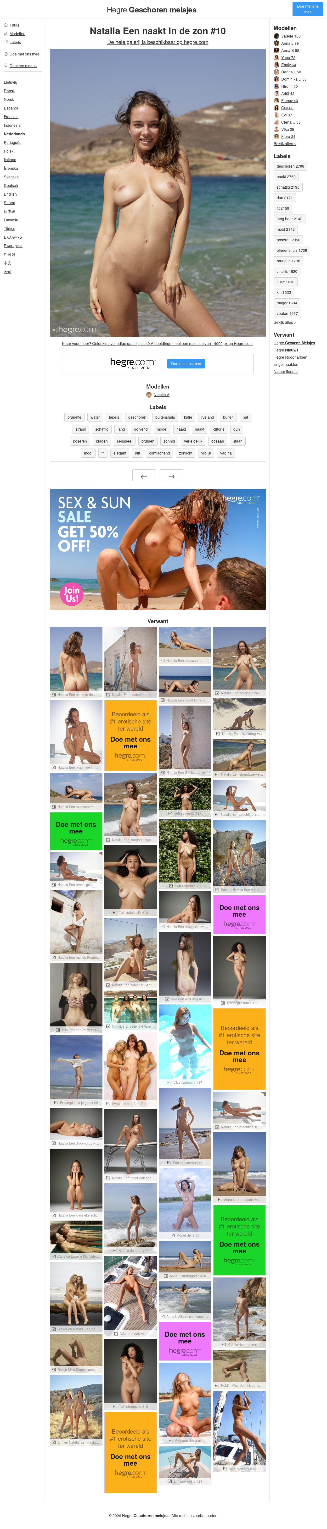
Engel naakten (286, 364)
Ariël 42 (287, 93)
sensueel (124, 441)
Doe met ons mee (308, 9)
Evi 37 (286, 115)
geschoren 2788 (290, 166)
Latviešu (11, 220)
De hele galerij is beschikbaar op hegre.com (158, 41)
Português (12, 142)
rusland (207, 417)
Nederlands (14, 134)
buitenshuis (165, 417)
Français (11, 116)
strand (81, 429)
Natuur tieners (286, 371)
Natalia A (161, 394)
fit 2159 (283, 208)
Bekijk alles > (285, 143)
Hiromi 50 (289, 86)
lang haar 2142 (289, 218)
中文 (7, 263)
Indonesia (12, 125)
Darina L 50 (291, 72)
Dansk (9, 90)
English (10, 194)
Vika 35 (287, 129)
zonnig (169, 441)
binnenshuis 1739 (292, 250)
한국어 (9, 254)
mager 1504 (287, 303)
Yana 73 (288, 57)
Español (11, 108)
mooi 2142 (286, 229)
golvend (141, 429)
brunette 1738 (288, 260)
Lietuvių (10, 82)
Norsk (9, 99)
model (162, 429)
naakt (181, 429)
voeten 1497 (287, 313)
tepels (114, 417)
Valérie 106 (291, 36)
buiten (228, 417)
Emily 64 (288, 64)
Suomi (9, 202)
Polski (9, 151)
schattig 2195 (288, 187)
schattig (101, 429)
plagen (102, 441)
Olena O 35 (291, 122)
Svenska (11, 177)
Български (13, 245)
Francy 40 (289, 100)
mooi (88, 453)
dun (236, 429)
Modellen (17, 33)
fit (102, 453)
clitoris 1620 (287, 271)
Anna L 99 (290, 43)
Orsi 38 (287, 107)
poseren (80, 441)
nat (245, 417)
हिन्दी (7, 271)
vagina (226, 453)
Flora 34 (288, 136)
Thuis (14, 25)
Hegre (152, 9)
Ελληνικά (13, 237)
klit (137, 453)
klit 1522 (284, 292)
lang (121, 429)
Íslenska (11, 168)
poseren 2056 (288, 239)
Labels (15, 42)
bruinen (147, 441)
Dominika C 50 (294, 79)
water (95, 417)
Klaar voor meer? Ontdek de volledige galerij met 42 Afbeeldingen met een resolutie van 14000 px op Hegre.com (157, 343)
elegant (119, 453)
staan (237, 441)
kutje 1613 (285, 282)
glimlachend (159, 453)
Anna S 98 (290, 50)
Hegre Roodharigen (290, 357)
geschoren (137, 417)
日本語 (9, 211)
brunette (74, 417)
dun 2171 (285, 197)
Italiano (10, 159)
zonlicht (185, 453)
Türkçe (9, 228)
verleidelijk (193, 441)
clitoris (218, 429)
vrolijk (206, 453)
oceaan (217, 441)
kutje (188, 417)
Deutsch (11, 185)
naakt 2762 (286, 176)
